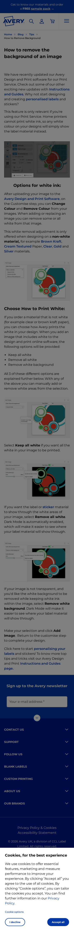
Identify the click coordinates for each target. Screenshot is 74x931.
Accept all (58, 922)
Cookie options (14, 911)
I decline (15, 922)
